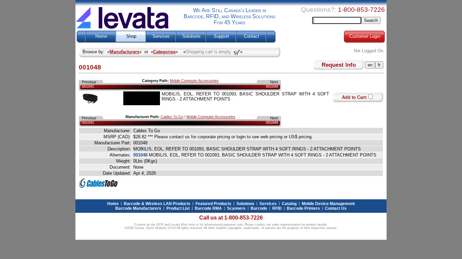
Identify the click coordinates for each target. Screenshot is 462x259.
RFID (277, 208)
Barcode (259, 208)
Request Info (339, 64)
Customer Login (364, 36)
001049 (272, 86)
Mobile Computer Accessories (194, 81)
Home (101, 36)
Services (161, 36)
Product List (178, 208)
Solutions (191, 36)
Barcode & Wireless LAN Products (157, 203)
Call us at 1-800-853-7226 (231, 218)
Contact (251, 36)
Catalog (289, 203)
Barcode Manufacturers (138, 208)
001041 (88, 86)
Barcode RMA (208, 208)
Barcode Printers (303, 208)
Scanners (236, 208)
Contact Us (336, 208)
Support (221, 36)
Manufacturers (124, 51)
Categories (164, 51)
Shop (131, 36)
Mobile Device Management (328, 203)
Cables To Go (172, 117)
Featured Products (213, 203)
